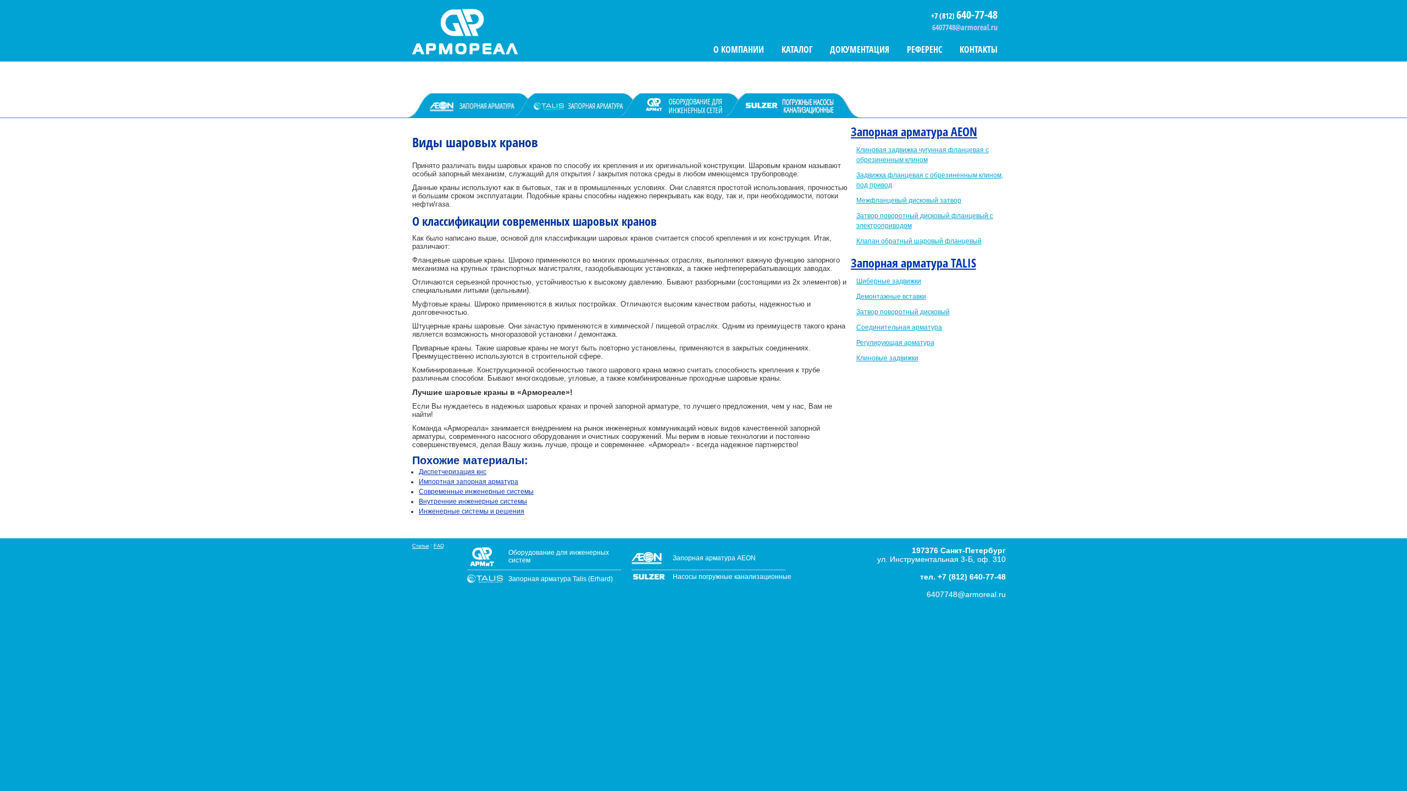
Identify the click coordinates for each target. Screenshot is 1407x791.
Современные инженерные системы (476, 491)
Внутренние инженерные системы (473, 501)
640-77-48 (977, 14)
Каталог (797, 49)
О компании (738, 49)
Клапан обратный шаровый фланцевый (919, 241)
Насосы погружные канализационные (732, 577)
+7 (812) (943, 15)
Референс (924, 49)
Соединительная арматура (899, 327)
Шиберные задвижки (888, 281)
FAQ (439, 546)
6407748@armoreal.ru (965, 27)
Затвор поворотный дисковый (903, 312)
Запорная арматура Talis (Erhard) (560, 579)
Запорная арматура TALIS (913, 262)
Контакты (979, 49)
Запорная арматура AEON (914, 131)
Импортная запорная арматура (468, 482)
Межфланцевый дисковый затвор (908, 200)
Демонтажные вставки (891, 296)
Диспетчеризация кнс (452, 472)
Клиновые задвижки (887, 358)
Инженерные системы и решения (471, 511)
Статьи (420, 546)
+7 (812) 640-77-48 (972, 576)
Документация (859, 49)
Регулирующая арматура (895, 343)
